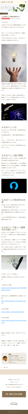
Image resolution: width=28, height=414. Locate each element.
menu (26, 2)
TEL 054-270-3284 (14, 394)
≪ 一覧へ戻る (3, 13)
